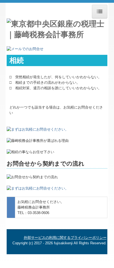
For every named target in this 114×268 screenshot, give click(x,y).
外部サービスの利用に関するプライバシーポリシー (65, 237)
